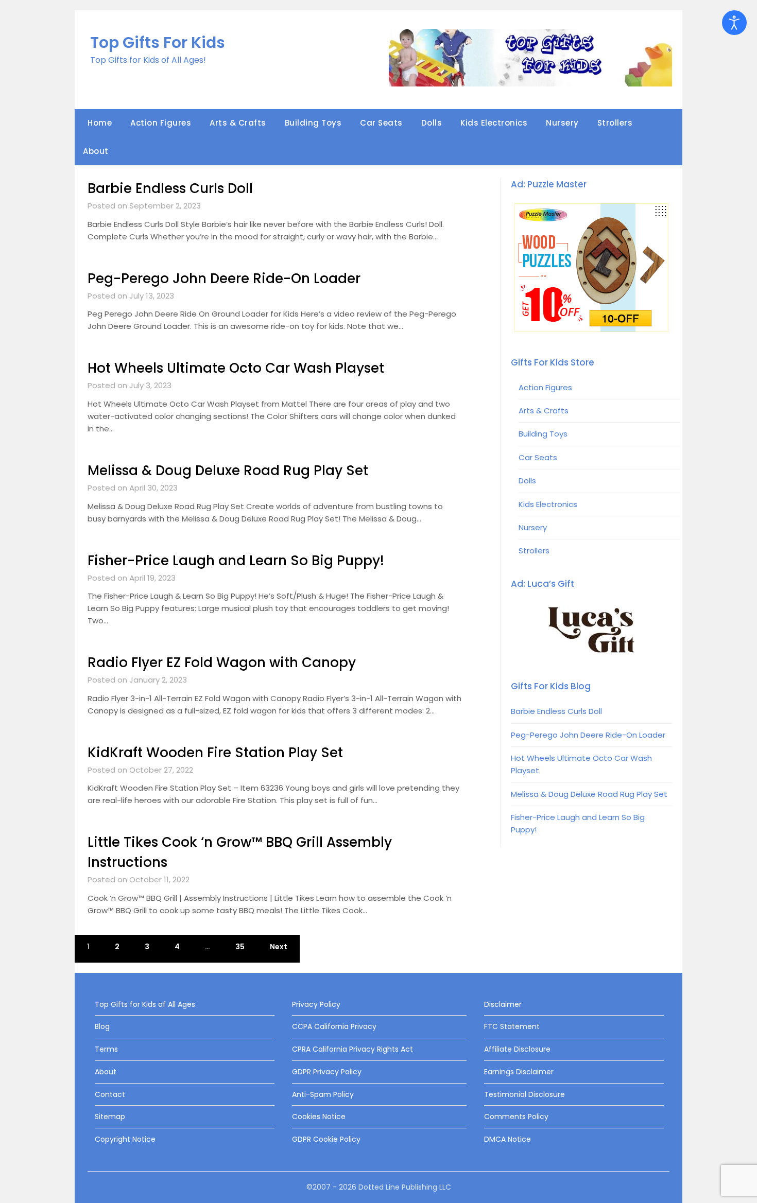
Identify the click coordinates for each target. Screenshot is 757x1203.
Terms (106, 1049)
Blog (102, 1026)
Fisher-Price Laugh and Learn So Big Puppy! (236, 560)
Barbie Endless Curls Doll (170, 188)
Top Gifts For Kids (157, 42)
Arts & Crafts (238, 122)
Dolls (431, 122)
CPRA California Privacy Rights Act (352, 1049)
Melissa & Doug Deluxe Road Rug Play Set (228, 470)
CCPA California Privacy (334, 1026)
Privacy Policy (316, 1004)
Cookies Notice (319, 1116)
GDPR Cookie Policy (326, 1139)
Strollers (615, 122)
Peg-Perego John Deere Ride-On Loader (224, 278)
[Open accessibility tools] (734, 22)
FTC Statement (512, 1026)
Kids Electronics (493, 122)
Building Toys (313, 122)
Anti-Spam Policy (323, 1094)
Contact (110, 1094)
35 (240, 947)
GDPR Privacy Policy (327, 1072)
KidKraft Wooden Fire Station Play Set (215, 752)
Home (100, 122)
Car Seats (381, 122)
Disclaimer (503, 1004)
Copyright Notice (125, 1139)
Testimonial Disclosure (524, 1094)
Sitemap (110, 1116)
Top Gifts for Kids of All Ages (145, 1004)
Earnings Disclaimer (519, 1072)
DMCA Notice (507, 1139)
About (96, 151)
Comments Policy (516, 1116)
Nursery (562, 122)
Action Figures (160, 122)
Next (278, 947)
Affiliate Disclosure (517, 1049)
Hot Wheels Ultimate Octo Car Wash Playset (236, 368)
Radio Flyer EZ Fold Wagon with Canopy (222, 662)
